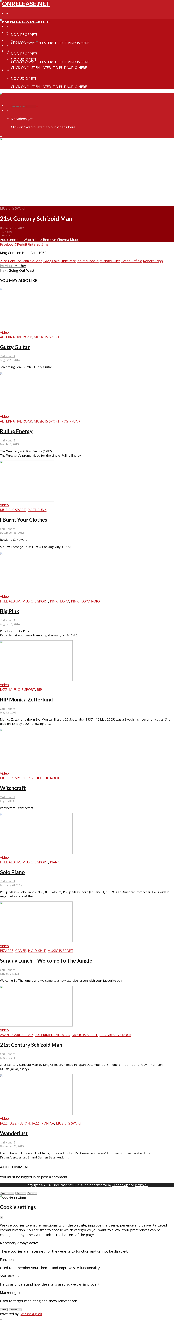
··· (6, 13)
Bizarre (6, 950)
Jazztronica (43, 1123)
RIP (39, 689)
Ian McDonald (88, 261)
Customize (20, 1193)
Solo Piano (12, 872)
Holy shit (37, 950)
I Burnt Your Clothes (23, 519)
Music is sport (13, 208)
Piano (55, 862)
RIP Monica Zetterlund (26, 699)
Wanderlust (14, 1133)
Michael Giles (110, 261)
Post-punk (71, 421)
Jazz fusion (19, 1123)
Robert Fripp (153, 261)
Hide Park (68, 261)
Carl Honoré (7, 356)
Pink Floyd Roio (85, 601)
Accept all (32, 1193)
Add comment (11, 239)
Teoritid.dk (120, 1185)
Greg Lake (51, 261)
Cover (20, 950)
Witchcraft (13, 788)
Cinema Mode (67, 239)
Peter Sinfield (131, 261)
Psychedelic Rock (43, 778)
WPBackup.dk (31, 1313)
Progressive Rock (115, 1034)
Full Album (10, 601)
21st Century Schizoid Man (21, 261)
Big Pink (9, 611)
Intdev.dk (141, 1185)
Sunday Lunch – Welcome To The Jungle (46, 960)
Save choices (15, 1310)
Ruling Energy (16, 431)
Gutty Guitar (15, 347)
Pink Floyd (59, 601)
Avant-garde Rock (16, 1034)
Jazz (3, 689)
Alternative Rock (16, 337)
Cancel (4, 1310)
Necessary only (7, 1193)
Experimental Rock (52, 1034)
